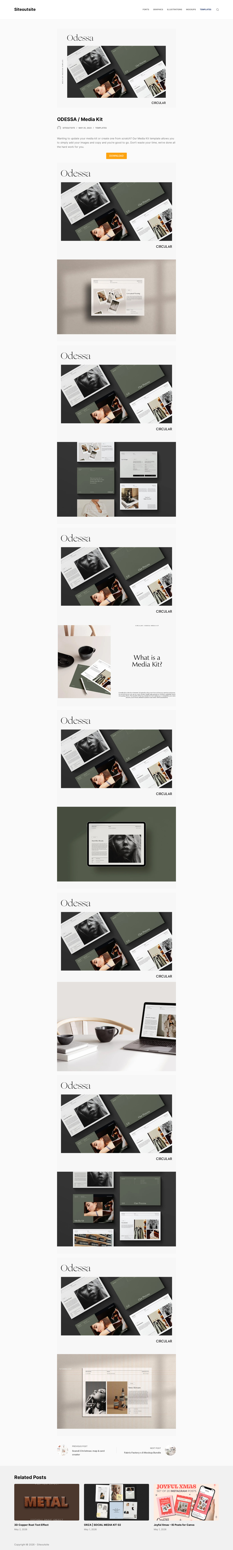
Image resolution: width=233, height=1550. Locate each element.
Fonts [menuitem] (146, 9)
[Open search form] (217, 9)
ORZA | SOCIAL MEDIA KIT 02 (102, 1524)
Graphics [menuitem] (158, 9)
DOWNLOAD (116, 155)
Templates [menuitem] (205, 9)
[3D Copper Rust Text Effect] (46, 1502)
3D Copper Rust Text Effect (31, 1524)
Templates (101, 128)
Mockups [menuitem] (191, 9)
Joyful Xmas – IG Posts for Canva (174, 1524)
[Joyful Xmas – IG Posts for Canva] (186, 1502)
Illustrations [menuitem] (174, 9)
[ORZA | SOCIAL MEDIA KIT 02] (116, 1502)
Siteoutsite (25, 9)
